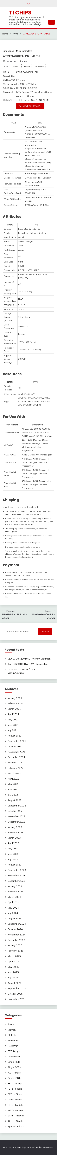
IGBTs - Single (15, 1121)
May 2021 (13, 719)
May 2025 (13, 966)
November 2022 (16, 816)
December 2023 (16, 880)
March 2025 (14, 956)
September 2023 (17, 870)
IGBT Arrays (14, 1072)
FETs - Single (15, 1088)
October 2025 (15, 993)
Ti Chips (20, 12)
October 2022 (15, 810)
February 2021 (15, 703)
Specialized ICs (16, 1126)
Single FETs (14, 1061)
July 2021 (13, 730)
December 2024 (16, 940)
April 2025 (13, 961)
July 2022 (13, 794)
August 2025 (14, 982)
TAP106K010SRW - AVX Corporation (28, 663)
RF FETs (12, 1034)
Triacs (11, 1024)
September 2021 (17, 741)
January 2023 (15, 827)
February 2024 (15, 891)
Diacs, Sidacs (15, 1099)
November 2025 (16, 999)
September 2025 (17, 988)
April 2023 (13, 843)
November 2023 (16, 875)
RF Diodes (13, 1040)
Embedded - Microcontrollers (17, 51)
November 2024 (16, 934)
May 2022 (13, 784)
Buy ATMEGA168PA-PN (30, 106)
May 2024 (13, 907)
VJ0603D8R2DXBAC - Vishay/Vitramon (29, 658)
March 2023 (14, 837)
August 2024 (14, 918)
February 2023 (15, 832)
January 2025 (15, 945)
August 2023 (14, 864)
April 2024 (13, 902)
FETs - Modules (16, 1104)
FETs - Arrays (15, 1083)
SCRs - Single (15, 1094)
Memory (12, 1029)
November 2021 (16, 751)
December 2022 (16, 821)
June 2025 (13, 972)
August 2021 (14, 735)
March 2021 (14, 708)
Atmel (24, 61)
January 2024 (15, 886)
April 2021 (13, 714)
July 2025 (13, 977)
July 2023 (13, 859)
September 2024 (17, 923)
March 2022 (14, 773)
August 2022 (14, 800)
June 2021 (13, 725)
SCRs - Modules (16, 1115)
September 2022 (17, 805)
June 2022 (13, 789)
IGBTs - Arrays (15, 1110)
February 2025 (15, 950)
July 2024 (13, 913)
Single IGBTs (14, 1078)
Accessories (14, 1056)
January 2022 (15, 762)
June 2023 (13, 853)
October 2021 (15, 746)
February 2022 (15, 767)
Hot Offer (13, 1045)
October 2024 (15, 929)
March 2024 (14, 896)
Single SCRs (14, 1067)
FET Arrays (14, 1051)
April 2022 (13, 778)
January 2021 (15, 698)
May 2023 (13, 848)
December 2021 (16, 757)
